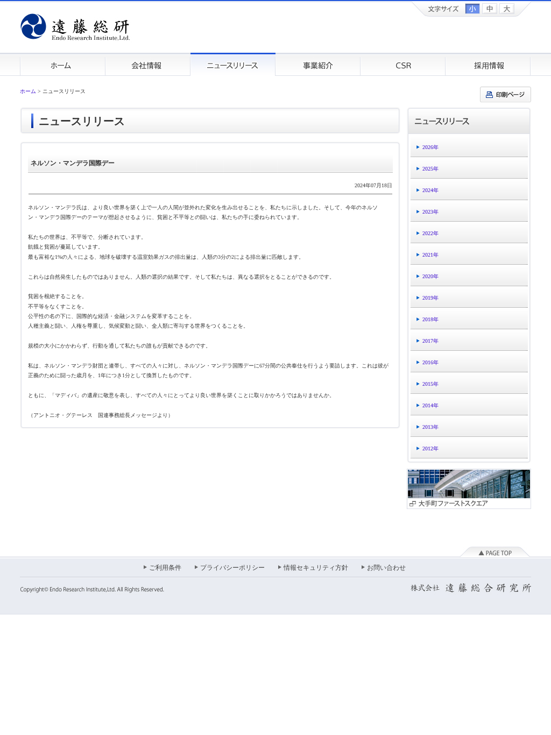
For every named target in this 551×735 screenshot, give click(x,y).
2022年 (430, 233)
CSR (403, 64)
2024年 (430, 190)
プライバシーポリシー (232, 567)
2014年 (430, 405)
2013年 (430, 427)
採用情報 (488, 64)
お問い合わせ (386, 567)
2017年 (430, 341)
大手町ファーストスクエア (469, 489)
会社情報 (147, 64)
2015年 (430, 384)
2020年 (430, 276)
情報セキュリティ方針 (316, 567)
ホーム (62, 64)
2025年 (430, 169)
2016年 (430, 362)
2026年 (430, 147)
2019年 (430, 298)
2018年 (430, 319)
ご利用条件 (165, 567)
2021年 (430, 255)
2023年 (430, 212)
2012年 (430, 448)
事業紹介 (318, 64)
